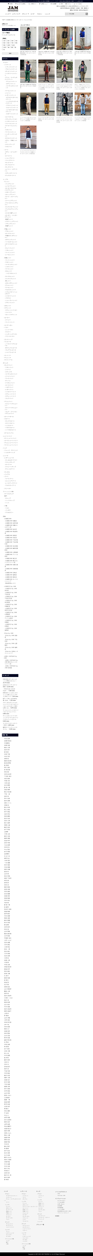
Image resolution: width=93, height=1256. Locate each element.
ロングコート (9, 162)
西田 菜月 (7, 1122)
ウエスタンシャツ (10, 289)
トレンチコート (10, 160)
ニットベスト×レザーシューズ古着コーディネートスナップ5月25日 (46, 119)
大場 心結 (7, 834)
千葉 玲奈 (7, 1071)
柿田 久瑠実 (7, 1159)
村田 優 (6, 880)
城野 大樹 (7, 1077)
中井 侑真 (7, 1006)
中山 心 (6, 1115)
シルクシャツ (9, 266)
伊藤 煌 (6, 805)
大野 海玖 (7, 1020)
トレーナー (8, 312)
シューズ (5, 455)
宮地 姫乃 (7, 1066)
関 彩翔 (6, 1046)
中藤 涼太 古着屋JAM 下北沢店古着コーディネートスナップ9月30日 (46, 53)
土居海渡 (7, 1097)
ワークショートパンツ (11, 445)
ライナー (8, 332)
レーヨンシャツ (10, 254)
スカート (7, 418)
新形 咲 (6, 871)
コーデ (32, 14)
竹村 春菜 (7, 1026)
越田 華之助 (7, 1040)
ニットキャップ (10, 500)
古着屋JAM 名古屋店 (11, 546)
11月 (13, 45)
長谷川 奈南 (7, 909)
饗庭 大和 (7, 991)
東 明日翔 (7, 769)
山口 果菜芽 (7, 989)
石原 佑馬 (7, 955)
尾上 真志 (7, 809)
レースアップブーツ (11, 483)
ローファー (8, 464)
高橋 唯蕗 (7, 911)
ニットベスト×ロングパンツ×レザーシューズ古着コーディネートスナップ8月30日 (28, 119)
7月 (12, 43)
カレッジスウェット (11, 314)
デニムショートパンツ (11, 442)
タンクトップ (8, 339)
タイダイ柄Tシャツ (11, 213)
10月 (8, 45)
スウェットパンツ (10, 394)
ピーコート (8, 156)
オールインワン (9, 433)
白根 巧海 (7, 754)
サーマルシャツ (10, 276)
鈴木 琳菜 (7, 851)
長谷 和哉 (7, 876)
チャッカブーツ (10, 469)
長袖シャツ (8, 257)
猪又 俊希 (7, 823)
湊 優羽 (6, 907)
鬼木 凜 (6, 1000)
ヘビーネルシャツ (11, 273)
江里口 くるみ (8, 998)
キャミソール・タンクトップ (30, 1206)
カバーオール (9, 117)
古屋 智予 (7, 1106)
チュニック (8, 357)
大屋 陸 (6, 958)
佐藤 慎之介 (7, 1128)
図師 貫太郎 (7, 761)
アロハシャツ (9, 231)
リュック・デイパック (11, 450)
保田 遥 (6, 796)
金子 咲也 (7, 829)
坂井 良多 (7, 818)
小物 (6, 505)
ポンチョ (25, 1198)
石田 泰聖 (7, 942)
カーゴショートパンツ (11, 440)
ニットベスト (9, 329)
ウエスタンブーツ (10, 485)
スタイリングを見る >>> (9, 25)
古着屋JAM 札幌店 (11, 521)
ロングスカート (10, 421)
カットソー (8, 355)
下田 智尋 (7, 1084)
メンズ (7, 14)
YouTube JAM (61, 1195)
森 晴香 (6, 1179)
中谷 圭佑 (7, 1166)
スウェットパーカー (11, 310)
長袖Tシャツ (9, 226)
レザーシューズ (9, 457)
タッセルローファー (11, 460)
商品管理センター (10, 583)
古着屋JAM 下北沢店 (11, 540)
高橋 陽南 (7, 898)
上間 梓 (6, 1013)
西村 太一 (7, 1029)
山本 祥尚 (7, 1093)
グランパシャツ (10, 302)
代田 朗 (6, 902)
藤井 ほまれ (7, 1157)
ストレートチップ (10, 466)
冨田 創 (6, 993)
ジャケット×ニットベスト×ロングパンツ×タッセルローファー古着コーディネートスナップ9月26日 (64, 87)
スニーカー (8, 488)
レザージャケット (10, 95)
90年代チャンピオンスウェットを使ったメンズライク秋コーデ (10, 694)
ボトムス (5, 363)
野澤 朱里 (7, 1037)
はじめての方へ (62, 1200)
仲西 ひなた (7, 1133)
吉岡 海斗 (7, 1173)
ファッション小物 (8, 491)
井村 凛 (6, 885)
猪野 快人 (7, 858)
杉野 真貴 (7, 1117)
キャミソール (8, 359)
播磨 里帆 (7, 838)
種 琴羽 (6, 1057)
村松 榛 (6, 772)
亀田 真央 (7, 827)
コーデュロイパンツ (11, 374)
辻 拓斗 (6, 975)
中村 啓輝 (7, 916)
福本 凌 (6, 1068)
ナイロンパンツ (10, 383)
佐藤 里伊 (7, 1031)
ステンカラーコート (11, 173)
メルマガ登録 (61, 1209)
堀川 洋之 (7, 1168)
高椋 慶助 (7, 816)
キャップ (8, 498)
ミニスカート (9, 425)
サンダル (7, 472)
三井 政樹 (7, 953)
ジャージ (8, 93)
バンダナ (8, 510)
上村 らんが (7, 940)
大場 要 (6, 962)
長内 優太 (7, 971)
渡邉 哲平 (7, 969)
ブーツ (7, 476)
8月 (16, 43)
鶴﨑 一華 (7, 1099)
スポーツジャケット (12, 113)
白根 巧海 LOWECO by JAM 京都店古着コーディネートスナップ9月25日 (64, 53)
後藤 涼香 (7, 1086)
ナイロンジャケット (11, 121)
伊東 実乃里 (7, 1022)
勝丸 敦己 (7, 1146)
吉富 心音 (7, 820)
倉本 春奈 (7, 1177)
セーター (7, 317)
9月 (4, 45)
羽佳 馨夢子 (7, 1126)
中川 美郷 (7, 1164)
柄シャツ (8, 281)
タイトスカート (10, 423)
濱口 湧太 (7, 767)
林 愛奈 (6, 1015)
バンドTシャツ (9, 183)
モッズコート (9, 167)
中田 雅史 (7, 1073)
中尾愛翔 (7, 743)
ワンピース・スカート (44, 1217)
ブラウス (8, 298)
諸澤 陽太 (7, 913)
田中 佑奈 (7, 798)
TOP (3, 20)
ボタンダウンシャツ (11, 283)
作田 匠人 (7, 847)
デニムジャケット (11, 81)
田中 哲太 (7, 1150)
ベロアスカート (10, 427)
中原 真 (6, 1144)
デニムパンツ (8, 401)
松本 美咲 (7, 1153)
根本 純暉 (7, 800)
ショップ (47, 14)
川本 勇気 (7, 944)
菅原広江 (7, 1170)
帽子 (6, 496)
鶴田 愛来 (7, 887)
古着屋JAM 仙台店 (11, 529)
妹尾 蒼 (6, 882)
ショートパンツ (7, 436)
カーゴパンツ (9, 385)
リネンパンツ (9, 367)
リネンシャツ (9, 250)
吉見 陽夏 (7, 893)
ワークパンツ (9, 378)
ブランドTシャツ (10, 223)
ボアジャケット (11, 83)
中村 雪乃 (7, 756)
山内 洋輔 (7, 1018)
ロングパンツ (8, 365)
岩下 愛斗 (7, 1049)
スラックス (8, 371)
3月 (12, 40)
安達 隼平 (7, 840)
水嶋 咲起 (7, 1161)
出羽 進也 (7, 1091)
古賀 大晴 (7, 1051)
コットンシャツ (10, 252)
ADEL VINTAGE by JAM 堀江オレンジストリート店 (11, 662)
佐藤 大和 (7, 960)
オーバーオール (9, 416)
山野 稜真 (7, 1124)
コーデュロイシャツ (11, 264)
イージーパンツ (10, 376)
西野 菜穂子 (7, 1011)
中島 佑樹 (7, 1044)
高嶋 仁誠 (7, 825)
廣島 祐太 (7, 1139)
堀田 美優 (7, 869)
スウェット (8, 308)
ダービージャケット (11, 71)
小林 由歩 (7, 783)
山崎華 (6, 831)
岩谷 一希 (7, 949)
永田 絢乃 (7, 927)
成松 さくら (7, 803)
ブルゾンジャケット (11, 69)
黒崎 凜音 (7, 918)
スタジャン (8, 129)
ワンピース (8, 341)
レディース (15, 14)
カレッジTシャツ (10, 194)
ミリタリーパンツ (10, 391)
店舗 (4, 516)
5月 (4, 43)
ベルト (7, 508)
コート (7, 149)
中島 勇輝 (7, 867)
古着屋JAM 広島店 (11, 572)
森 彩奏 (6, 765)
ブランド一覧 (40, 1224)
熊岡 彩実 (7, 1002)
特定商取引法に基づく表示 (64, 1211)
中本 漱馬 (7, 1055)
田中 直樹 (7, 1088)
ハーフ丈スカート (10, 430)
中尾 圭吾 (7, 964)
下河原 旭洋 (7, 776)
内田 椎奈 (7, 778)
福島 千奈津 (7, 878)
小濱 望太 (7, 947)
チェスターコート (10, 175)
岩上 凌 (6, 1053)
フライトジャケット (12, 105)
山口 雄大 (7, 1004)
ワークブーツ (9, 478)
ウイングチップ (10, 462)
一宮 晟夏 (7, 862)
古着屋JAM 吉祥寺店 (11, 523)
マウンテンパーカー (11, 119)
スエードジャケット (12, 107)
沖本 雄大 (7, 900)
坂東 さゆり (7, 1095)
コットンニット (10, 322)
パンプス (7, 474)
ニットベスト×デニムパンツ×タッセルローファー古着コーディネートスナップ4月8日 (83, 119)
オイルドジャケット (11, 138)
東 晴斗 (6, 980)
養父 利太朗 (7, 792)
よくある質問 (61, 1202)
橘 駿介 (6, 1108)
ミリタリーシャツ (10, 296)
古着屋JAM (8, 518)
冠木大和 (7, 749)
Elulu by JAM (9, 633)
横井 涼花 (7, 836)
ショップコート (10, 158)
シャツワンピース (10, 352)
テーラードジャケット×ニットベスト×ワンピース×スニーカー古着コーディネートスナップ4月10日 (64, 120)
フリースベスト (10, 336)
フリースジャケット (11, 123)
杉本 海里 (7, 1082)
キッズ (38, 1191)
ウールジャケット (10, 90)
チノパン (8, 380)
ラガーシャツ (9, 262)
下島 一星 (7, 794)
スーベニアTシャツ (11, 200)
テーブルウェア (9, 493)
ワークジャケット (10, 132)
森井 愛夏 (7, 920)
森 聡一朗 (7, 787)
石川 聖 (6, 984)
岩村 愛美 (7, 1033)
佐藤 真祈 (7, 896)
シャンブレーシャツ (11, 300)
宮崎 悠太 (7, 987)
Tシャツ (7, 181)
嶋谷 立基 (7, 747)
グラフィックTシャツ (11, 221)
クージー (8, 320)
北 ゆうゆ (7, 856)
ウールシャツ (9, 287)
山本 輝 (6, 873)
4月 (16, 40)
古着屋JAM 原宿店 (11, 535)
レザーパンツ (9, 389)
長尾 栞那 (7, 889)
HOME (57, 1216)
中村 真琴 (7, 738)
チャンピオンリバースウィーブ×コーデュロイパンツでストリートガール (10, 717)
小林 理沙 (7, 860)
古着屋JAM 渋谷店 (11, 537)
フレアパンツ (9, 398)
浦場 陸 (6, 758)
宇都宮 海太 (7, 938)
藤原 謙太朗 (7, 933)
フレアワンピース (10, 350)
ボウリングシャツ (10, 239)
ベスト (7, 327)
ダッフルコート (10, 164)
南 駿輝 (6, 1148)
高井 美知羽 (7, 995)
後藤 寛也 (7, 1142)
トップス (5, 179)
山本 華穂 (7, 931)
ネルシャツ (8, 271)
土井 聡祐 (7, 936)
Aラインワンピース (11, 348)
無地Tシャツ (9, 219)
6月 (8, 43)
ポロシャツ (8, 305)
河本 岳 (6, 1064)
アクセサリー (9, 512)
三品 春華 (7, 845)
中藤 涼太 (7, 780)
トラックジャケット (11, 67)
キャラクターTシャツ (11, 207)
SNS (59, 1193)
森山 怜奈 (7, 807)
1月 (4, 40)
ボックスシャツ (10, 233)
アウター (5, 62)
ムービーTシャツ (10, 186)
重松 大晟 (7, 1135)
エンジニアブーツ (10, 481)
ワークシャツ (9, 269)
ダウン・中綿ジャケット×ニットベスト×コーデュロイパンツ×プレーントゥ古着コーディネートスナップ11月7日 (83, 87)
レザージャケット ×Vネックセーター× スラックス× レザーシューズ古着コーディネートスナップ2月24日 (46, 87)
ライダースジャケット (11, 1195)
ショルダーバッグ (10, 452)
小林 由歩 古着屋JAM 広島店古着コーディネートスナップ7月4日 (83, 53)
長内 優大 (7, 951)
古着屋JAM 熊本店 (11, 577)
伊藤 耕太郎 (7, 967)
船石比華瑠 (7, 763)
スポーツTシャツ (10, 192)
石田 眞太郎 (7, 774)
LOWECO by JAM (10, 586)
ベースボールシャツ (11, 242)
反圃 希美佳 (7, 741)
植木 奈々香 (7, 1175)
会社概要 (60, 1205)
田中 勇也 (7, 811)
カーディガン (8, 325)
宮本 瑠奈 (7, 865)
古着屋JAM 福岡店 (11, 575)
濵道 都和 (7, 789)
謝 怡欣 (6, 752)
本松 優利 (7, 1111)
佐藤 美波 (7, 745)
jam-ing (6, 1024)
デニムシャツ (9, 285)
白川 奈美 (7, 1155)
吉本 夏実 (7, 785)
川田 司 (6, 1062)
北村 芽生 (7, 814)
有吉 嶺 (6, 929)
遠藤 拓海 (7, 1137)
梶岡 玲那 (7, 978)
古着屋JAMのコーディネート (15, 20)
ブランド (24, 14)
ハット (7, 502)
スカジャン (8, 146)
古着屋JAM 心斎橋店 (11, 552)
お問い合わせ (61, 1204)
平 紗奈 (6, 1113)
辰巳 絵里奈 (7, 1119)
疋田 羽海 (7, 842)
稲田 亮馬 (7, 1130)
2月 (8, 40)
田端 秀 (6, 982)
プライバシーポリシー (63, 1212)
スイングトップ (10, 144)
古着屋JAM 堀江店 (11, 558)
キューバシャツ (10, 248)
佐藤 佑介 (7, 1080)
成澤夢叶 (7, 854)
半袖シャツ (8, 229)
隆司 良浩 (7, 1075)
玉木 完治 (7, 1035)
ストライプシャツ (10, 278)
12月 (4, 47)
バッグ (5, 448)
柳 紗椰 (6, 924)
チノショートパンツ (10, 438)
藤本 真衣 (7, 1060)
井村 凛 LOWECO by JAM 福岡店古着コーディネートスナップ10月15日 (28, 53)
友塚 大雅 (7, 973)
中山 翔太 (7, 849)
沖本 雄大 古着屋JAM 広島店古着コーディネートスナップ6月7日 (28, 86)
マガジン (39, 14)
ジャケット (8, 64)
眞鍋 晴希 (7, 1102)
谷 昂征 (6, 1042)
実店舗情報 (60, 1207)
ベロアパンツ (9, 387)
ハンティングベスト (11, 334)
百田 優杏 (7, 891)
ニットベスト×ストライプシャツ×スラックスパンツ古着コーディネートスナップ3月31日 (28, 152)
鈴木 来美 (7, 922)
